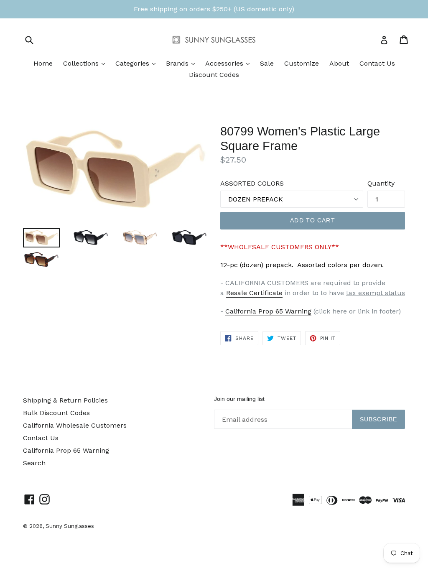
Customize (301, 63)
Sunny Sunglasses (70, 526)
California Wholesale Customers (75, 425)
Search (34, 463)
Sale (267, 63)
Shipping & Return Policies (65, 400)
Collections (86, 63)
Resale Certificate (254, 293)
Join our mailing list (239, 398)
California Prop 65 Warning (268, 311)
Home (43, 63)
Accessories (229, 63)
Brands (182, 63)
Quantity (381, 183)
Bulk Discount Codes (56, 413)
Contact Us (377, 63)
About (339, 63)
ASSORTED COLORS (252, 183)
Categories (137, 63)
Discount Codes (214, 75)
